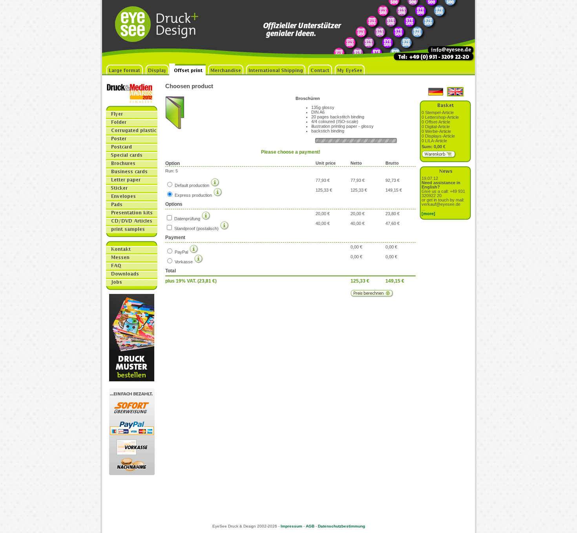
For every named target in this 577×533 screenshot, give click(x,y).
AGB (310, 526)
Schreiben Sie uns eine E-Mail (445, 31)
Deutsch (435, 92)
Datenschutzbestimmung (341, 526)
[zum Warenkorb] (439, 156)
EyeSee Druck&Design (161, 31)
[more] (428, 213)
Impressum (291, 526)
